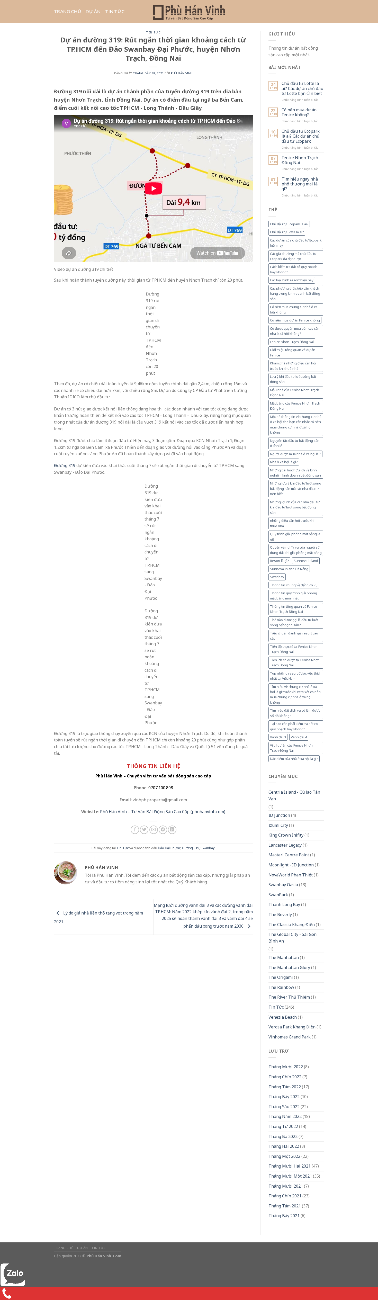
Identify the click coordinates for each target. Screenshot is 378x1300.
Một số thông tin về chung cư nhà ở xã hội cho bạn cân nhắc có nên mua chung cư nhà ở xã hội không (295, 424)
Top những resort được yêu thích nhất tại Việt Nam (295, 676)
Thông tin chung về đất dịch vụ (294, 585)
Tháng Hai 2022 (283, 1146)
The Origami (280, 977)
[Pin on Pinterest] (163, 830)
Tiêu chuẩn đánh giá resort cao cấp (294, 636)
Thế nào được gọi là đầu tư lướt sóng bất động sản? (294, 622)
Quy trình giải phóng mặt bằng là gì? (295, 536)
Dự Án (93, 11)
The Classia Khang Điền (291, 924)
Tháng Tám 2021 (284, 1206)
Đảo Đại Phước (169, 848)
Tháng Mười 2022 (285, 1067)
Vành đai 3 (278, 737)
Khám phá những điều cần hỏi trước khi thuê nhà (293, 366)
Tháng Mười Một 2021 (290, 1176)
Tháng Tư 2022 (283, 1126)
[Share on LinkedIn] (172, 830)
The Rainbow (281, 987)
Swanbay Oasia (283, 884)
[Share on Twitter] (144, 830)
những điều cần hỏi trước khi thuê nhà (292, 523)
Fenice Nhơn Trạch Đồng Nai (300, 160)
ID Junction (279, 815)
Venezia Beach (282, 1017)
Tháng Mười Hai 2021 (289, 1166)
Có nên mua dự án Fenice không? (299, 112)
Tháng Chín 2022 (284, 1077)
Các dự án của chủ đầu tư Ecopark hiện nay (296, 243)
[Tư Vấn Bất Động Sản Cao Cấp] (189, 12)
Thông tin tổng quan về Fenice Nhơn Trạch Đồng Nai (293, 609)
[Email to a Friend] (153, 830)
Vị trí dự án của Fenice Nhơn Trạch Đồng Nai (291, 748)
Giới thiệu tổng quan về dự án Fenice (292, 352)
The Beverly (280, 914)
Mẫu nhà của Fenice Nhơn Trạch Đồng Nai (294, 392)
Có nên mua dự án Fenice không (295, 320)
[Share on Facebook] (135, 830)
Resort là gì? (279, 560)
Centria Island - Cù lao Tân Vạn (294, 795)
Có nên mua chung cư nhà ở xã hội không (294, 309)
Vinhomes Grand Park (289, 1037)
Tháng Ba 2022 (283, 1136)
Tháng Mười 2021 (285, 1186)
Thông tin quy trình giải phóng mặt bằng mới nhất (293, 595)
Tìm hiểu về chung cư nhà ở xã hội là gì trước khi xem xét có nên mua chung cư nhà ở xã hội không (295, 694)
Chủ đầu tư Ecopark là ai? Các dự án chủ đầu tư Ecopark (301, 136)
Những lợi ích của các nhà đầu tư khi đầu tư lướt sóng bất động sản (295, 507)
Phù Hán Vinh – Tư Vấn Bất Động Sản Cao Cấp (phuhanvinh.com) (162, 811)
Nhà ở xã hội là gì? (284, 462)
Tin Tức (114, 11)
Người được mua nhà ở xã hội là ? (295, 454)
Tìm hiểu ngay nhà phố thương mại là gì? (300, 184)
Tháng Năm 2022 (285, 1116)
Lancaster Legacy (285, 845)
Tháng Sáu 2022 (284, 1106)
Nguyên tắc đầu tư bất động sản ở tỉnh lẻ (294, 443)
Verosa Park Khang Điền (292, 1027)
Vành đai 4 (299, 737)
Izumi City (278, 825)
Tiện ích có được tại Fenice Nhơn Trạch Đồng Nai (295, 662)
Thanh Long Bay (284, 904)
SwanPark (278, 895)
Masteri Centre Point (288, 855)
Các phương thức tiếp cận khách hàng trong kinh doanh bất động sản (295, 293)
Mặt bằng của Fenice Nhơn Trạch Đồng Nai (295, 406)
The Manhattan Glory (289, 967)
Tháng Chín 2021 (284, 1196)
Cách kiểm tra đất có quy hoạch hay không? (293, 269)
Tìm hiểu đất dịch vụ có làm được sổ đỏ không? (295, 713)
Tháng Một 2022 (284, 1156)
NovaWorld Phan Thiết (290, 875)
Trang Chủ (67, 11)
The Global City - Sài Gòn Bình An (292, 937)
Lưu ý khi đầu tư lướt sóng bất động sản (293, 379)
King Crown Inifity (285, 835)
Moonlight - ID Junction (291, 865)
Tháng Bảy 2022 (284, 1096)
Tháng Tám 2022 (284, 1087)
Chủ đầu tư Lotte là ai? (287, 232)
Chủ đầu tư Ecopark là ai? (289, 224)
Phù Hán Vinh (182, 73)
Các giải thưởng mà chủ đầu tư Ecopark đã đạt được (293, 256)
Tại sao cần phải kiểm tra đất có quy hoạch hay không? (294, 726)
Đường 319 (64, 465)
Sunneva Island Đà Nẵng (289, 569)
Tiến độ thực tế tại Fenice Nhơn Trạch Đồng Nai (294, 649)
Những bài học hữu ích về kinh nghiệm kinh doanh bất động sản (295, 473)
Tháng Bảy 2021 (284, 1215)
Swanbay (207, 848)
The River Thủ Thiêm (289, 997)
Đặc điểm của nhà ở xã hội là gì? (294, 758)
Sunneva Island (306, 560)
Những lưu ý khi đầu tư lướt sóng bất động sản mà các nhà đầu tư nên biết (295, 488)
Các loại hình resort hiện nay (291, 280)
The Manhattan (283, 957)
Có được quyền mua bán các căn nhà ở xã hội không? (294, 331)
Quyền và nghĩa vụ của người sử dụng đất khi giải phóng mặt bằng (296, 550)
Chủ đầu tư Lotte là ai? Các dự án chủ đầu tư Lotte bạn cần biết (302, 88)
